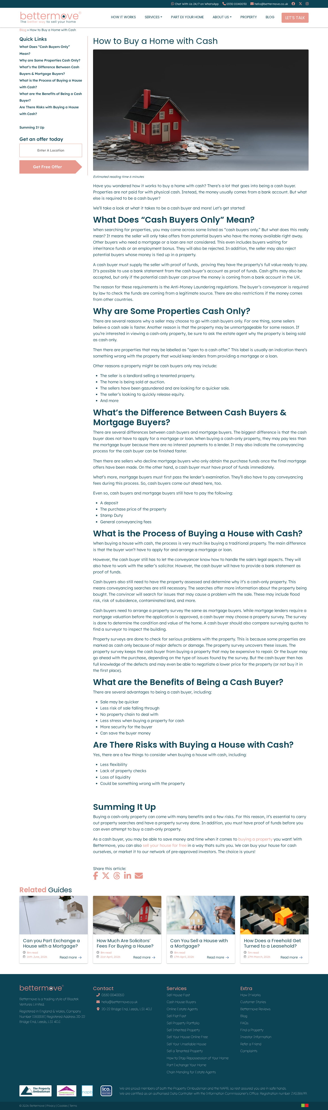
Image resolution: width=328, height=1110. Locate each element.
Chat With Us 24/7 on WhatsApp (197, 4)
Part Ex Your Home (187, 17)
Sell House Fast (178, 995)
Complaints (248, 1051)
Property (249, 17)
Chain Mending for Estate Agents (191, 1072)
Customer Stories (253, 1002)
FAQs (244, 1023)
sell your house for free (165, 845)
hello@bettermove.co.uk (271, 4)
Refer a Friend (250, 1044)
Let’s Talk (295, 18)
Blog (270, 17)
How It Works (123, 17)
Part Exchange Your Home (186, 1065)
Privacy (50, 1105)
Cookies (62, 1105)
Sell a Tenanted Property (185, 1051)
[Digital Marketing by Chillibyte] (305, 1105)
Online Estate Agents (182, 1009)
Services (152, 17)
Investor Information (255, 1037)
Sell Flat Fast (176, 1016)
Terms (73, 1105)
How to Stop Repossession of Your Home (197, 1058)
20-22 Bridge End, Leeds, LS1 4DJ (127, 1009)
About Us (221, 17)
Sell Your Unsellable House (186, 1044)
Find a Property (252, 1030)
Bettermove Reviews (255, 1009)
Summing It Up (31, 127)
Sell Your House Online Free (187, 1037)
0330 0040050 (236, 4)
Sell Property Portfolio (183, 1023)
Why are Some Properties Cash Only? (50, 60)
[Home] (50, 17)
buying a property (255, 839)
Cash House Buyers (181, 1002)
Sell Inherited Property (183, 1030)
